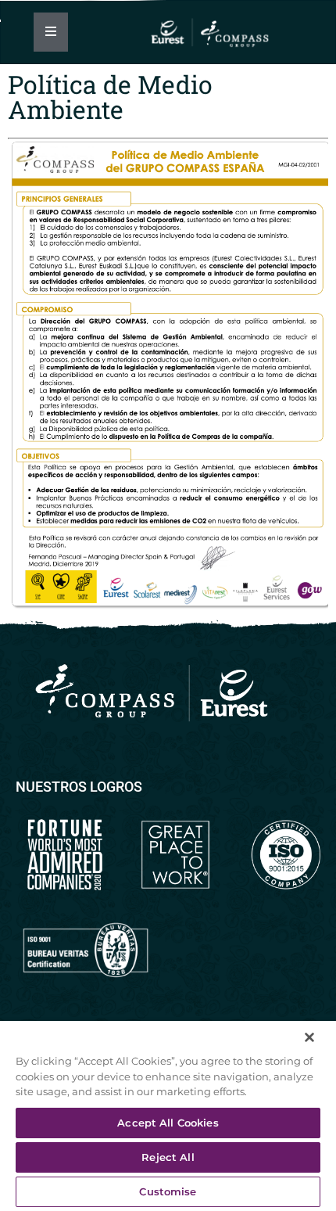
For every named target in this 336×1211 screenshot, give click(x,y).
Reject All (167, 1157)
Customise (167, 1191)
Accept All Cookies (167, 1122)
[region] (168, 1113)
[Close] (304, 1032)
